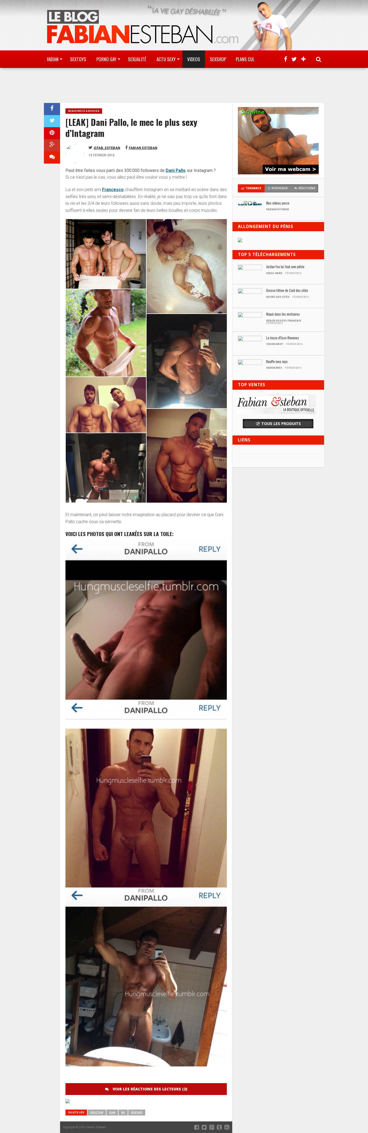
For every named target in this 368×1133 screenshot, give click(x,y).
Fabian (52, 59)
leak (112, 1112)
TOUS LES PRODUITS (281, 423)
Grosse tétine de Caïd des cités (287, 290)
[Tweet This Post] (52, 121)
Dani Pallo (176, 170)
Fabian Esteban (143, 148)
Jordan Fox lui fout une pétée (285, 267)
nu (123, 1112)
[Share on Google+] (52, 145)
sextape (137, 1112)
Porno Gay (106, 59)
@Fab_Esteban (106, 148)
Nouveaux (280, 188)
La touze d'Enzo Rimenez (282, 338)
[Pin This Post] (52, 133)
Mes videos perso (277, 203)
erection (96, 1112)
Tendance (253, 188)
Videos (193, 59)
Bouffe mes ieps (277, 362)
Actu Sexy (166, 59)
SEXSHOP (218, 59)
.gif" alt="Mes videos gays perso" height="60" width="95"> (250, 204)
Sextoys (78, 59)
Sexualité (137, 59)
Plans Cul (245, 59)
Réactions (306, 188)
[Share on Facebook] (52, 109)
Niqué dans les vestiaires (283, 314)
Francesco (113, 189)
